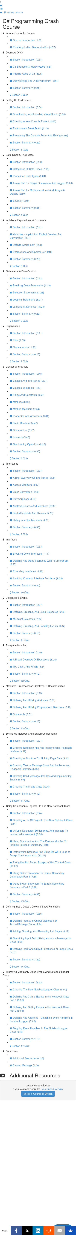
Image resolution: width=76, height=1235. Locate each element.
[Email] (59, 1230)
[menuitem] (1, 5)
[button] (0, 2)
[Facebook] (16, 1230)
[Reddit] (48, 1230)
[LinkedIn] (38, 1230)
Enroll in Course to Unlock (38, 1093)
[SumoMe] (70, 1230)
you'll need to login (52, 1089)
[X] (27, 1230)
